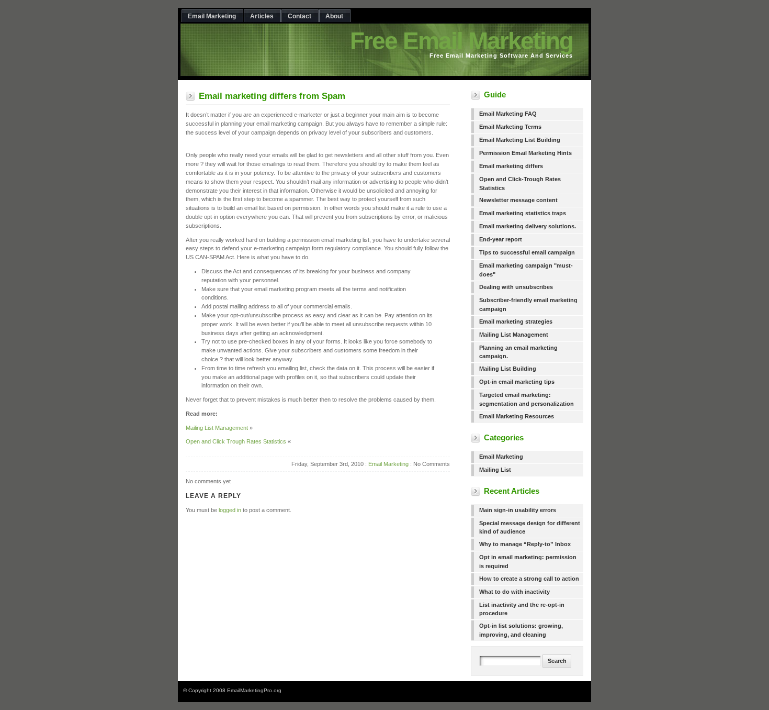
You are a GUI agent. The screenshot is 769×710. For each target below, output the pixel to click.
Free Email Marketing (461, 40)
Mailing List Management (217, 428)
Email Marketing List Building (519, 140)
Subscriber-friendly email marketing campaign (528, 304)
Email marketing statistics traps (522, 213)
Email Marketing (388, 464)
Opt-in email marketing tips (517, 382)
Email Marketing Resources (516, 416)
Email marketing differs (511, 166)
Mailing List (495, 470)
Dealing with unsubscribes (516, 287)
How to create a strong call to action (529, 578)
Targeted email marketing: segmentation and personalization (526, 399)
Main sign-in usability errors (517, 510)
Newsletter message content (518, 200)
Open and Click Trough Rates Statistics (236, 441)
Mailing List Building (507, 368)
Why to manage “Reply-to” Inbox (525, 544)
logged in (230, 510)
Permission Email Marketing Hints (525, 153)
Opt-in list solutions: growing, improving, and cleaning (521, 630)
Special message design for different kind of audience (529, 527)
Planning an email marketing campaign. (518, 352)
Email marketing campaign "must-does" (526, 270)
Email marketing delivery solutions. (527, 226)
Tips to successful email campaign (527, 252)
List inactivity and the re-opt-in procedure (521, 609)
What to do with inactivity (514, 592)
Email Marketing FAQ (508, 113)
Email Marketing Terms (510, 127)
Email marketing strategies (515, 321)
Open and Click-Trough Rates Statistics (520, 183)
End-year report (500, 239)
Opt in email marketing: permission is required (527, 561)
